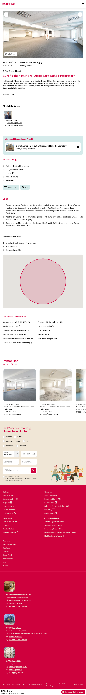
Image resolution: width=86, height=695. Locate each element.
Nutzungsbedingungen (36, 684)
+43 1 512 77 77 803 (18, 639)
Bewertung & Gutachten (53, 529)
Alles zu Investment (10, 522)
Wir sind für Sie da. (11, 106)
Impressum (6, 684)
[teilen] (80, 14)
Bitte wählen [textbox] (9, 454)
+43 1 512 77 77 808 (18, 606)
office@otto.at (15, 636)
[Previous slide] (5, 34)
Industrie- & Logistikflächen (54, 506)
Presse (5, 566)
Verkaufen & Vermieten (53, 525)
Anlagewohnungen (9, 532)
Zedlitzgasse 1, (20, 600)
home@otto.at (15, 603)
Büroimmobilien (50, 499)
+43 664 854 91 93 (15, 125)
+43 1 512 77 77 (16, 673)
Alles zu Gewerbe (50, 495)
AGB (24, 684)
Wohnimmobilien (8, 499)
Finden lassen (8, 513)
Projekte (6, 503)
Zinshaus (6, 525)
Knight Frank (7, 555)
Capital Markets (8, 529)
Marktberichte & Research (54, 536)
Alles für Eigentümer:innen (54, 522)
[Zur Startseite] (8, 3)
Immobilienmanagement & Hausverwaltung (60, 532)
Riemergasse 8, (18, 666)
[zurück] (6, 14)
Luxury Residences (9, 510)
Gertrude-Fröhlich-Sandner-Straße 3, (27, 633)
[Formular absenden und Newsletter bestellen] (33, 470)
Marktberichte (8, 559)
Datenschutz (16, 684)
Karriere (6, 551)
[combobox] (11, 454)
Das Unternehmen (9, 544)
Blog (4, 562)
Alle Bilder (12, 54)
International (7, 506)
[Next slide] (80, 34)
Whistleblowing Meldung (64, 685)
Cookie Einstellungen (50, 685)
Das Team (6, 548)
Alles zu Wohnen (8, 495)
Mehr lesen (7, 94)
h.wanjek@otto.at (14, 123)
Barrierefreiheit (78, 684)
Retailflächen (49, 503)
